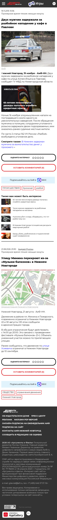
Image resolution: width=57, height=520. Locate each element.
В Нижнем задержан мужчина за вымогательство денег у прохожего (23, 144)
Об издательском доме (15, 416)
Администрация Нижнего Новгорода (19, 307)
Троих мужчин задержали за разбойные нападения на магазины (29, 209)
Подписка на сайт (12, 427)
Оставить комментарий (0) (28, 168)
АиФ (3, 68)
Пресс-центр (38, 416)
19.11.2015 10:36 (7, 11)
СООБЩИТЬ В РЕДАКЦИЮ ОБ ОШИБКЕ (22, 434)
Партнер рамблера (25, 507)
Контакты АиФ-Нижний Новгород (21, 431)
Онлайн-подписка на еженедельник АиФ (26, 423)
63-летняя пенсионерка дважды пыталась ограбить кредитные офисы (30, 201)
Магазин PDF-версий (26, 419)
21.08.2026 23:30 (8, 249)
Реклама (7, 419)
